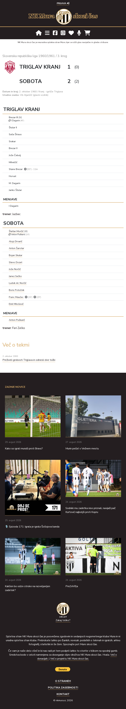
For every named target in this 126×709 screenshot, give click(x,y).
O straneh (63, 681)
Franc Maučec (16, 297)
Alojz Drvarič (15, 241)
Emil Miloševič (16, 304)
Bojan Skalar (15, 255)
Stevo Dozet (15, 262)
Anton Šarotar (16, 248)
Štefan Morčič (16, 231)
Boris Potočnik (16, 290)
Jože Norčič (15, 269)
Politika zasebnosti (63, 687)
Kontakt (63, 694)
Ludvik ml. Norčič (17, 283)
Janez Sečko (15, 276)
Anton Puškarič (17, 320)
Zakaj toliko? (63, 620)
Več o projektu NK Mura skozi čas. (69, 658)
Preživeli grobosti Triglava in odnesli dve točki (28, 360)
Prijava (62, 3)
